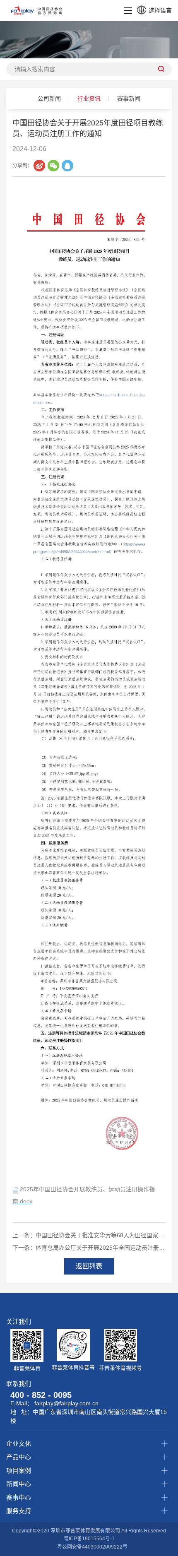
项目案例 (18, 1470)
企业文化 (18, 1443)
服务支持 (18, 1510)
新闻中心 (18, 1483)
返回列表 (89, 1266)
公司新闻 (49, 98)
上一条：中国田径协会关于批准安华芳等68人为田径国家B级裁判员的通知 (89, 1235)
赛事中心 (18, 1497)
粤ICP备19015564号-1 (89, 1539)
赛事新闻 (128, 98)
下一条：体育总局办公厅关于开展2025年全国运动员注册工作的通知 (89, 1247)
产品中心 (18, 1456)
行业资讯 (89, 98)
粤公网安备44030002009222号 (92, 1547)
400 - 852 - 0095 (41, 1395)
